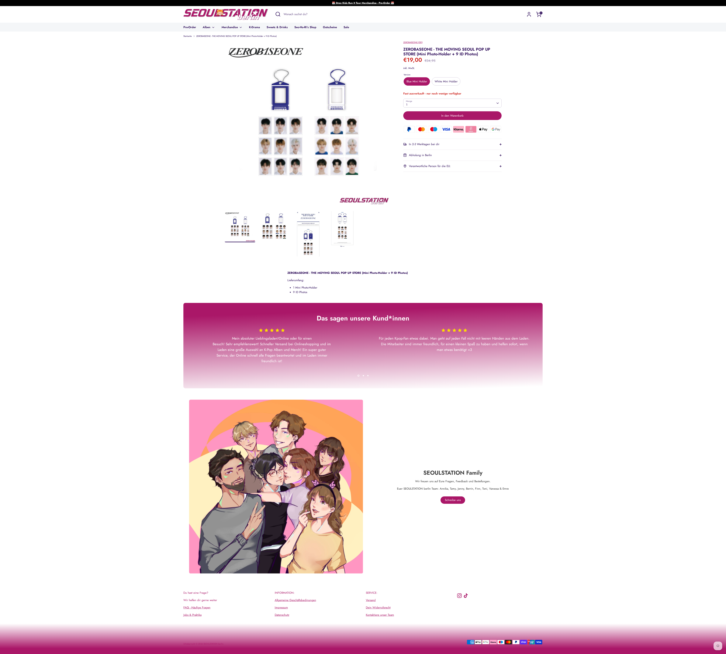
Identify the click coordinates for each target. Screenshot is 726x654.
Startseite (187, 36)
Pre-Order (189, 27)
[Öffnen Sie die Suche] (278, 14)
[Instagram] (459, 595)
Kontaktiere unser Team (380, 615)
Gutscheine (330, 27)
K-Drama (254, 27)
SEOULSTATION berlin (213, 643)
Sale (346, 27)
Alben (207, 27)
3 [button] (367, 375)
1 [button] (358, 376)
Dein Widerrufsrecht (378, 607)
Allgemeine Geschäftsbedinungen (295, 600)
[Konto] (529, 14)
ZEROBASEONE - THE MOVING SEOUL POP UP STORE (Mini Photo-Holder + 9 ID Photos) (236, 36)
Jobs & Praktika (192, 615)
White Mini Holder (446, 81)
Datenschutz (282, 615)
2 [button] (363, 375)
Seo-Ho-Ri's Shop (305, 27)
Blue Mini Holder (416, 81)
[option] (308, 126)
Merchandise (230, 27)
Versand (371, 600)
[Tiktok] (466, 595)
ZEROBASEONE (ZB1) (413, 42)
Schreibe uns (453, 500)
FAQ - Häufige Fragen (196, 607)
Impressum (281, 607)
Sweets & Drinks (277, 27)
